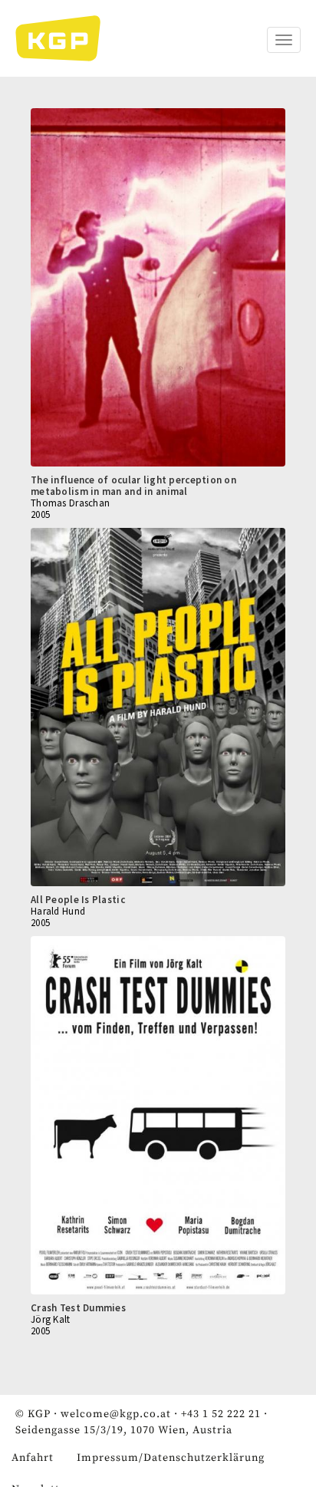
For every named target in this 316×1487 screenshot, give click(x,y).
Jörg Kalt (51, 1319)
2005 (40, 514)
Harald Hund (58, 911)
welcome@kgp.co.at (116, 1414)
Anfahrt (33, 1458)
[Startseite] (65, 38)
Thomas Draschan (70, 502)
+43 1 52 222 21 (221, 1414)
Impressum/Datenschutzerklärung (171, 1458)
